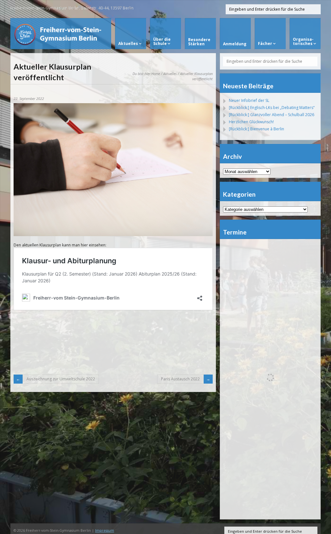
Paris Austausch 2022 (180, 379)
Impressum (104, 530)
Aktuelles (170, 73)
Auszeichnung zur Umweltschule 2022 (61, 379)
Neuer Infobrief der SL (249, 100)
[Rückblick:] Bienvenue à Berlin (256, 129)
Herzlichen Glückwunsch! (251, 122)
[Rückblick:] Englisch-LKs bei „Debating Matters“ (272, 107)
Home (155, 73)
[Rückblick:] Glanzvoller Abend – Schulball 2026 (271, 114)
